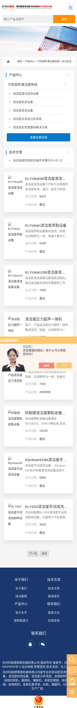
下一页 (33, 553)
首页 (19, 61)
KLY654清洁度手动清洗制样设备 (47, 507)
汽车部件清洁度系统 (48, 61)
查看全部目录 (38, 137)
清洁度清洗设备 (23, 110)
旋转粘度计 (21, 620)
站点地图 (27, 666)
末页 (44, 553)
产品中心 (30, 61)
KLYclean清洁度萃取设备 (46, 225)
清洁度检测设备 (23, 102)
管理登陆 (39, 666)
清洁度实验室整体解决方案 (30, 127)
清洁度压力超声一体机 (43, 319)
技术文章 (53, 579)
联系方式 (54, 612)
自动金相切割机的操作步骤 (38, 160)
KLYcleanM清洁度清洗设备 (47, 179)
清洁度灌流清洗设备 (26, 93)
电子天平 (21, 612)
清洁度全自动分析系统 (27, 118)
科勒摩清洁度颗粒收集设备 (47, 413)
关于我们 (21, 579)
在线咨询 (54, 620)
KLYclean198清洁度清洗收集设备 (47, 272)
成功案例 (21, 596)
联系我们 (53, 604)
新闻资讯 (54, 596)
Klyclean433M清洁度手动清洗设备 (47, 460)
